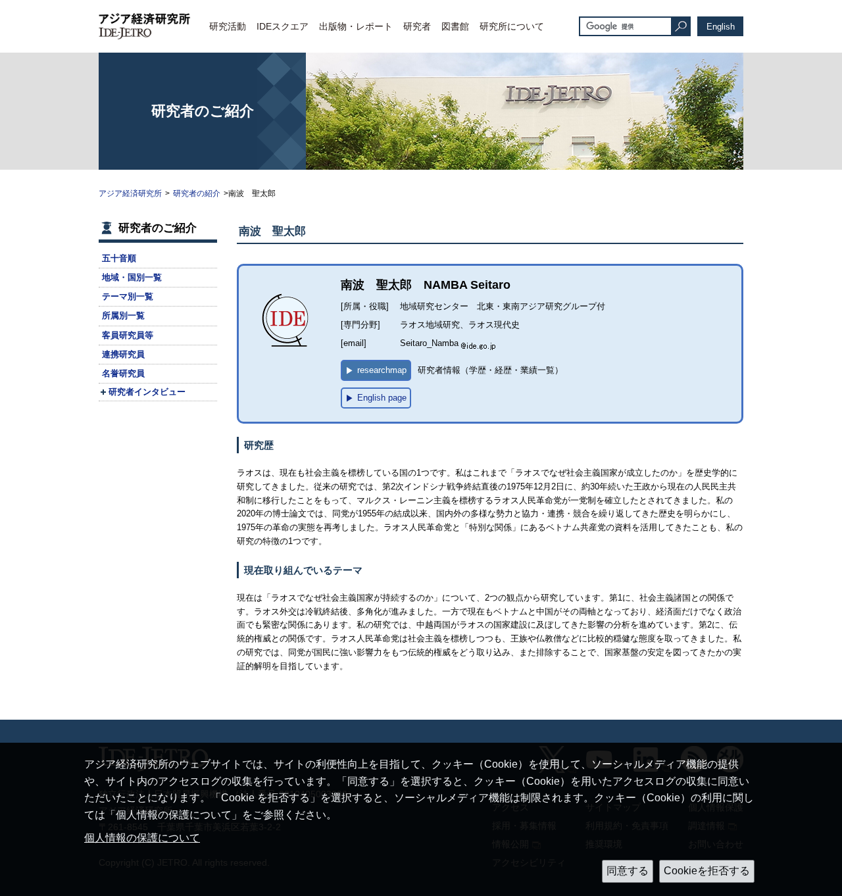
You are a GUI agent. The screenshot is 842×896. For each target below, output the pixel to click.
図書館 (455, 26)
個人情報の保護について (142, 837)
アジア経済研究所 (130, 193)
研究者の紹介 (196, 193)
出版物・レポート (356, 26)
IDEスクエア (283, 26)
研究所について (512, 26)
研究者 (417, 26)
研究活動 (227, 26)
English (720, 27)
